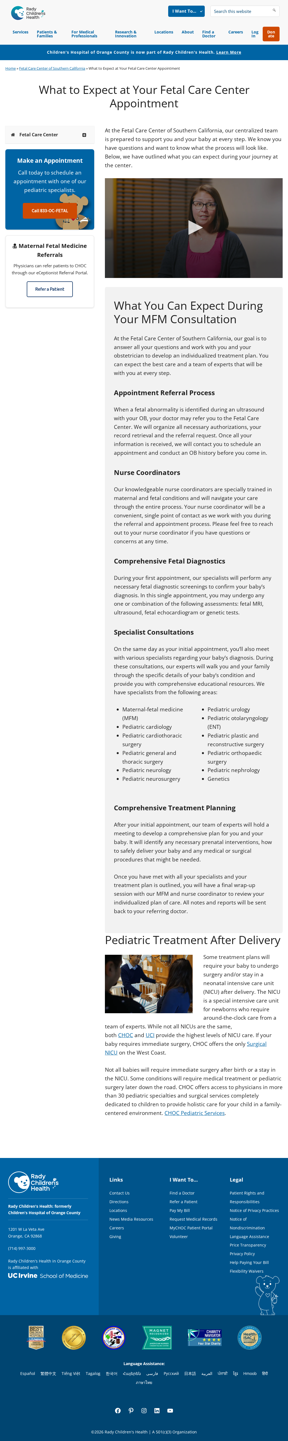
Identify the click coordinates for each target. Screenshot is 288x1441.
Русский (171, 1373)
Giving (115, 1236)
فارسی (152, 1373)
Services (20, 32)
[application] (194, 228)
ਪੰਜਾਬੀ (223, 1373)
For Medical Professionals (84, 34)
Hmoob (250, 1373)
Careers (235, 32)
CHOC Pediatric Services (195, 1113)
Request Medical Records (193, 1219)
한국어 (112, 1373)
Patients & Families (47, 34)
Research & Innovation (126, 34)
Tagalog (93, 1373)
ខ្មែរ (235, 1373)
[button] (194, 227)
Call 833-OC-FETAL (50, 211)
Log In (254, 34)
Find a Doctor (208, 34)
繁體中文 (48, 1373)
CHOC (125, 1035)
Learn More (228, 52)
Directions (119, 1201)
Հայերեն (132, 1373)
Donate (271, 34)
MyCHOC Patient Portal (191, 1227)
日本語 (190, 1373)
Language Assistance (249, 1236)
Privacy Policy (242, 1253)
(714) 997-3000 (21, 1248)
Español (27, 1373)
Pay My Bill (180, 1210)
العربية (206, 1373)
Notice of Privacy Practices (254, 1210)
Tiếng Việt (71, 1373)
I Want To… (184, 11)
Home (10, 68)
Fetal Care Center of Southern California (52, 68)
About (188, 32)
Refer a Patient (49, 289)
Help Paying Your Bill (249, 1262)
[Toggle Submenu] (84, 134)
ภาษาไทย (144, 1382)
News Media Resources (131, 1219)
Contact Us (119, 1193)
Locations (163, 32)
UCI (150, 1035)
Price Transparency (248, 1245)
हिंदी (265, 1373)
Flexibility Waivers (247, 1271)
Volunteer (179, 1236)
